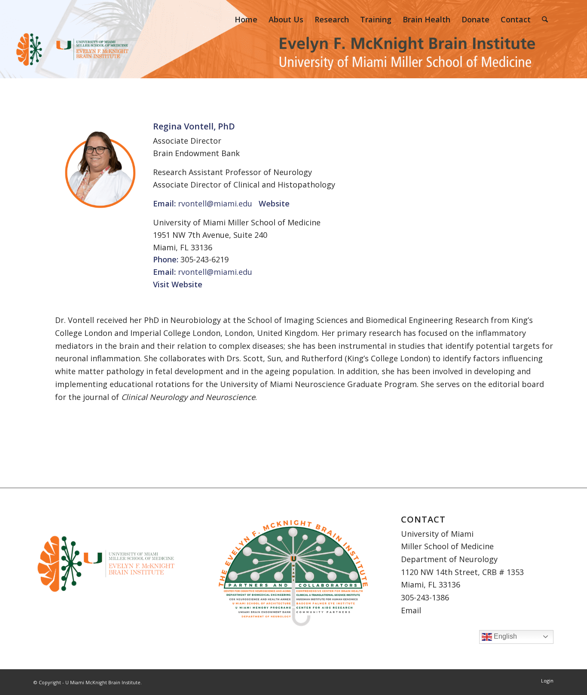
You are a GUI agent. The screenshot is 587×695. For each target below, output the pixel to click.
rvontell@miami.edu (215, 203)
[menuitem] (246, 19)
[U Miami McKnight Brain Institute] (51, 19)
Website (186, 284)
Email (411, 610)
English (504, 636)
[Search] (544, 19)
